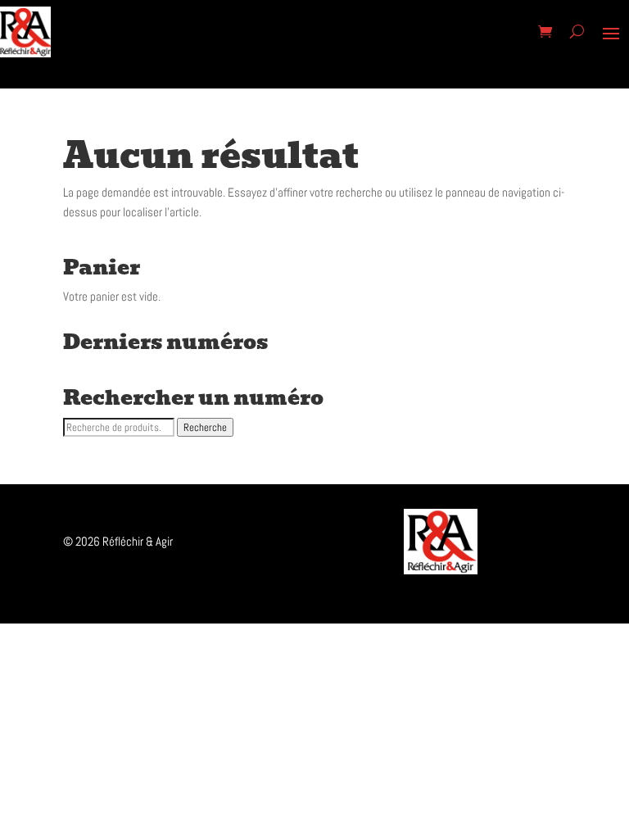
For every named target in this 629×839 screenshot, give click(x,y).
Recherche (205, 427)
